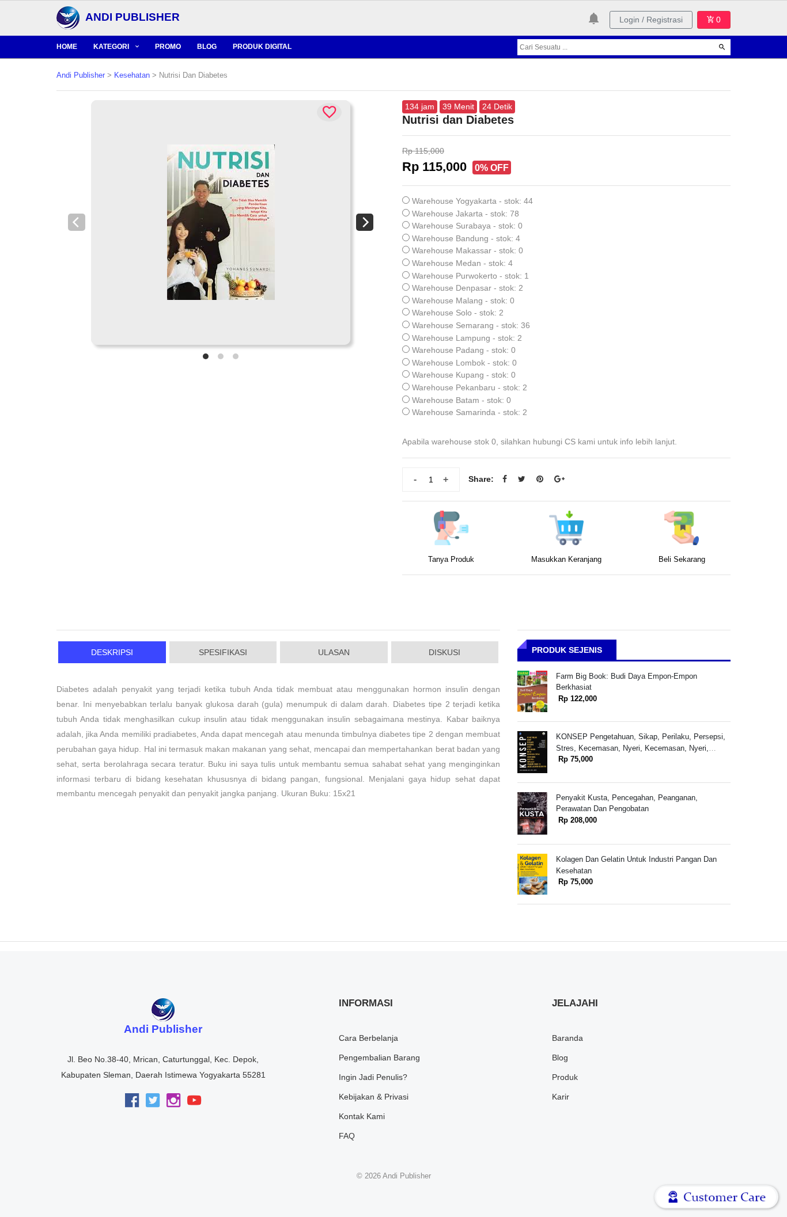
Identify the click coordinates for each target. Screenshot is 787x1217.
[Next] (364, 222)
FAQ (347, 1135)
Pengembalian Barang (379, 1057)
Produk (565, 1077)
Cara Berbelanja (368, 1038)
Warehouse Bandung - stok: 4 (466, 238)
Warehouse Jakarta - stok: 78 (465, 213)
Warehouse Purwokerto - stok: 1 (470, 275)
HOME (66, 46)
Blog (560, 1057)
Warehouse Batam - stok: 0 (461, 400)
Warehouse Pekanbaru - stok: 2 (469, 387)
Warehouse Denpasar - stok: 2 (467, 287)
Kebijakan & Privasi (373, 1096)
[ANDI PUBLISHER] (68, 17)
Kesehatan (132, 75)
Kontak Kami (362, 1116)
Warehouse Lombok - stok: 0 (464, 362)
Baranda (567, 1038)
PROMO (168, 46)
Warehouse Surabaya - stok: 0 (467, 225)
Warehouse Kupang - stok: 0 (464, 374)
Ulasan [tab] (334, 652)
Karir (560, 1096)
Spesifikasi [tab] (223, 652)
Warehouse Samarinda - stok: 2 (469, 412)
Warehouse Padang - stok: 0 (464, 350)
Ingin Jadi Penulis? (373, 1077)
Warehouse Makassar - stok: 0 (467, 250)
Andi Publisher (80, 75)
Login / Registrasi (651, 19)
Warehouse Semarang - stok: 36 (471, 325)
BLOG (207, 46)
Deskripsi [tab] (112, 652)
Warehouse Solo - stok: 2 (458, 312)
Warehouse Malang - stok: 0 (463, 300)
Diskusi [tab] (444, 652)
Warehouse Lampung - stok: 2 (467, 338)
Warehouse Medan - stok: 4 (462, 263)
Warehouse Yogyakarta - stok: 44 (472, 201)
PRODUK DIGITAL (262, 46)
